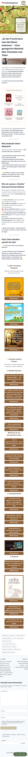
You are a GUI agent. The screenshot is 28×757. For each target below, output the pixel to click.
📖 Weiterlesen (14, 298)
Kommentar (4, 691)
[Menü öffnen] (23, 3)
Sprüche (4, 36)
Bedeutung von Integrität (8, 635)
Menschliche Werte (6, 641)
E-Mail (3, 717)
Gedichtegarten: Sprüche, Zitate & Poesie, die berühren (13, 735)
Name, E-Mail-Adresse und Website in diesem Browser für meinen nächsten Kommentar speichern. (13, 723)
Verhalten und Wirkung (7, 649)
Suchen (4, 740)
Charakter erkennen (20, 635)
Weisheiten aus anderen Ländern (15, 36)
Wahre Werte (17, 649)
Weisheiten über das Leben (8, 652)
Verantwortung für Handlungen (9, 646)
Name (3, 711)
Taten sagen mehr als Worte (8, 643)
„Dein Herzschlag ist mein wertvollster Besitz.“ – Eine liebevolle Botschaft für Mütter (21, 664)
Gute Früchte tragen (18, 638)
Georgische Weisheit (7, 638)
